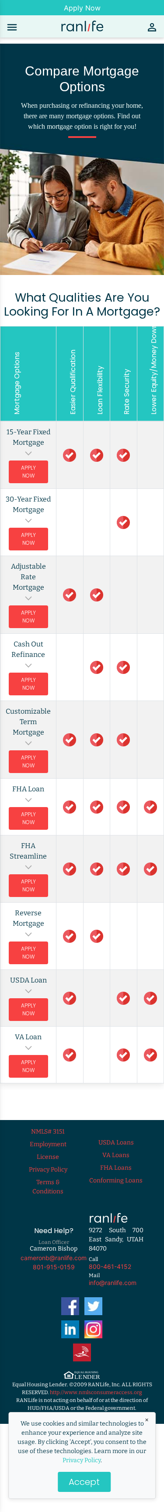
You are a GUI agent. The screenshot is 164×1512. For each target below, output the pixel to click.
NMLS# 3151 (48, 1131)
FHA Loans (116, 1168)
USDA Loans (116, 1142)
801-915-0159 (54, 1267)
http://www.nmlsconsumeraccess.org (96, 1392)
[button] (28, 442)
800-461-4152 (110, 1266)
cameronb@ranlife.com (54, 1257)
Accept (84, 1482)
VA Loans (115, 1155)
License (48, 1157)
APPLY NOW (28, 471)
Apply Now (82, 7)
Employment (48, 1144)
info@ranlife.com (112, 1282)
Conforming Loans (116, 1180)
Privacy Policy (82, 1460)
